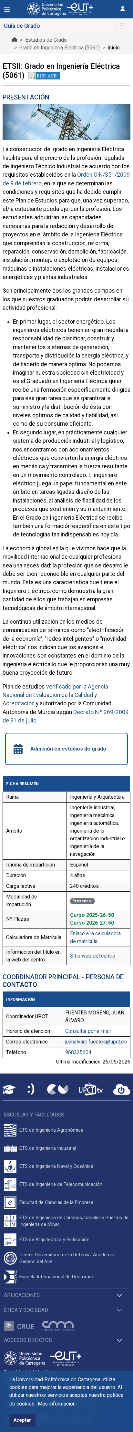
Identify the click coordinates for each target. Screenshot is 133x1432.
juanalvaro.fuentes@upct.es (96, 1042)
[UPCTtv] (91, 1089)
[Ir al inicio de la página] (14, 40)
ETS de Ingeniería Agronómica (51, 1130)
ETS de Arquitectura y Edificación (54, 1239)
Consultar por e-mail (88, 1031)
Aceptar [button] (22, 1420)
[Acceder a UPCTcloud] (121, 1089)
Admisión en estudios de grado (68, 749)
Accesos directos (28, 1340)
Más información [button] (57, 1404)
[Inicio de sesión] (122, 9)
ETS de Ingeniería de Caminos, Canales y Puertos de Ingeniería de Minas (73, 1221)
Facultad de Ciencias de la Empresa (56, 1202)
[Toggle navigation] (7, 9)
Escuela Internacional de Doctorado (57, 1277)
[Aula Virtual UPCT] (9, 1089)
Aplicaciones (22, 1295)
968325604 (78, 1052)
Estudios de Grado (46, 40)
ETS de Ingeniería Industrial (47, 1148)
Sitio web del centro (92, 956)
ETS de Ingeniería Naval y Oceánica (56, 1166)
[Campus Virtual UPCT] (57, 1089)
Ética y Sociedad (26, 1310)
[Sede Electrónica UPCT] (31, 1089)
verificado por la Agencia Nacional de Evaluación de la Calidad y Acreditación (55, 695)
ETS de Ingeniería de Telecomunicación (60, 1184)
